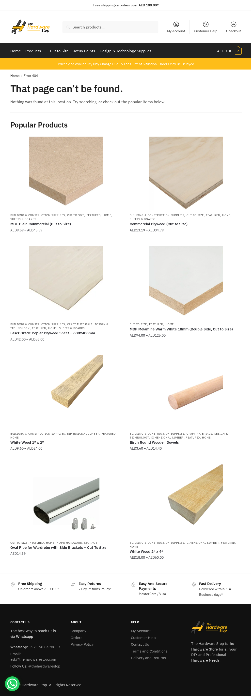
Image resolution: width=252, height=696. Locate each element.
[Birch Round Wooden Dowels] (186, 392)
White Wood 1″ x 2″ (27, 442)
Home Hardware (69, 542)
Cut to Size (75, 215)
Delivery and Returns (148, 657)
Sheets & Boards (23, 219)
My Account (176, 31)
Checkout (233, 31)
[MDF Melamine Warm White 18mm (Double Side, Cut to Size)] (186, 282)
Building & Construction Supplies (37, 215)
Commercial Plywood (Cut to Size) (159, 224)
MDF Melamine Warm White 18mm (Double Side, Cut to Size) (181, 329)
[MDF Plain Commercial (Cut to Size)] (66, 173)
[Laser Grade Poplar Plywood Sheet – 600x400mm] (66, 282)
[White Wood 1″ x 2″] (66, 392)
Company (78, 630)
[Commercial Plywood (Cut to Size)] (186, 173)
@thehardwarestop (44, 666)
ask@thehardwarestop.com (33, 659)
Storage (90, 542)
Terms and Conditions (149, 651)
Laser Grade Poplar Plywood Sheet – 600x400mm (52, 333)
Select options (66, 240)
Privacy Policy (82, 644)
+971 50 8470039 (44, 647)
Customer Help (205, 31)
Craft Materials (80, 324)
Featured (94, 215)
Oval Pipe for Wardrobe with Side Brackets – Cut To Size (58, 547)
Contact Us (140, 644)
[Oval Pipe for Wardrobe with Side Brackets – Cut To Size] (66, 501)
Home (15, 75)
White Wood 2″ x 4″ (146, 551)
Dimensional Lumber (83, 433)
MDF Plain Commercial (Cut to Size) (40, 224)
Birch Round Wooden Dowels (154, 442)
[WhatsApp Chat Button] (12, 683)
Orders (76, 637)
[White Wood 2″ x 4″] (186, 501)
